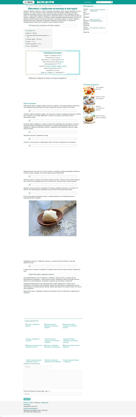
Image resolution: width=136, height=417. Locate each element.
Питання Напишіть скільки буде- (37, 391)
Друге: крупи (62, 66)
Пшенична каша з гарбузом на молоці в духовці (70, 340)
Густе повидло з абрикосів (100, 88)
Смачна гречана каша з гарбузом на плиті (34, 360)
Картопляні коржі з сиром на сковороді (101, 116)
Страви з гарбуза (51, 66)
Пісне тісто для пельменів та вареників (97, 10)
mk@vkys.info (44, 402)
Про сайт (26, 402)
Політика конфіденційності (31, 408)
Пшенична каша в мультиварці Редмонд (96, 20)
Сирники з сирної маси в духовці (100, 97)
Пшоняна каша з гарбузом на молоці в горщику (52, 340)
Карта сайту (27, 404)
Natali (61, 62)
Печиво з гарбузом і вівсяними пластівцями (53, 360)
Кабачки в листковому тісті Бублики (100, 108)
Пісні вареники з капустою (97, 28)
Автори (31, 402)
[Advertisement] (53, 91)
